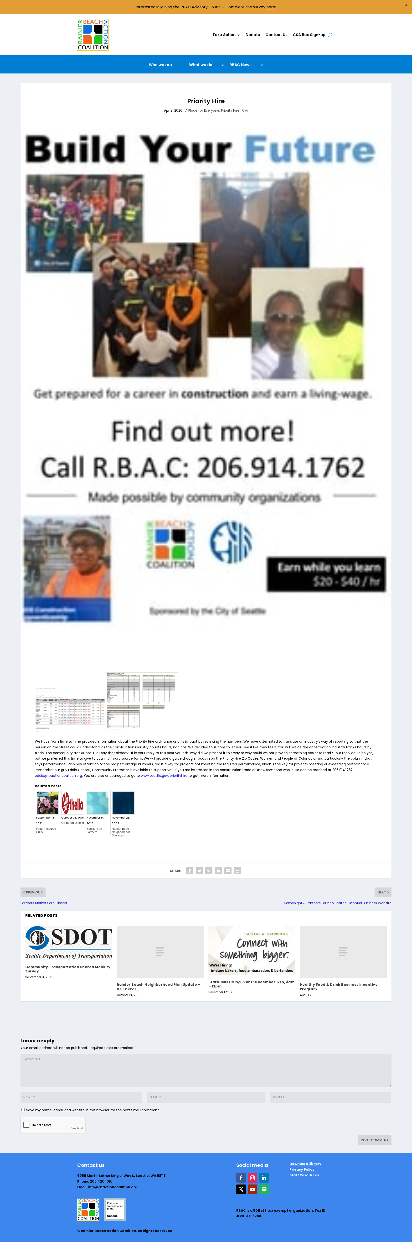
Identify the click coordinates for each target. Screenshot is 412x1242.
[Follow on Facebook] (241, 1178)
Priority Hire (230, 110)
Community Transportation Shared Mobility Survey (67, 969)
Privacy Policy (301, 1169)
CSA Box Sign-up (309, 34)
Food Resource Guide (46, 830)
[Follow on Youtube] (252, 1189)
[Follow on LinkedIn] (264, 1178)
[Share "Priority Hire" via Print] (237, 871)
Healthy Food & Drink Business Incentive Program (339, 986)
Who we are (160, 65)
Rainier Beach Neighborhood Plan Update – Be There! (158, 986)
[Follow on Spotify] (264, 1189)
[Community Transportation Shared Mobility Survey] (68, 943)
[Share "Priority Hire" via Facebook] (190, 871)
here (270, 7)
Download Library (305, 1163)
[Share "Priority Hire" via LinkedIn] (218, 871)
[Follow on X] (241, 1189)
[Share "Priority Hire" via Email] (228, 871)
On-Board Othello (72, 823)
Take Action (224, 34)
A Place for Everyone (202, 110)
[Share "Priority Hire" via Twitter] (199, 871)
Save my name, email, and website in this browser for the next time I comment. (93, 1110)
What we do (200, 65)
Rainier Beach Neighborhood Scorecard (121, 832)
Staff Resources (304, 1175)
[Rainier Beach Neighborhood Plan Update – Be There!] (160, 952)
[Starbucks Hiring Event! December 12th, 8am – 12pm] (251, 950)
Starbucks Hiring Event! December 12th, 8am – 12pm (251, 984)
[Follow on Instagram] (252, 1178)
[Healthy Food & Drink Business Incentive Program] (343, 952)
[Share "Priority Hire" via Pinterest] (209, 871)
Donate (253, 34)
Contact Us (276, 34)
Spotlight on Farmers (94, 830)
